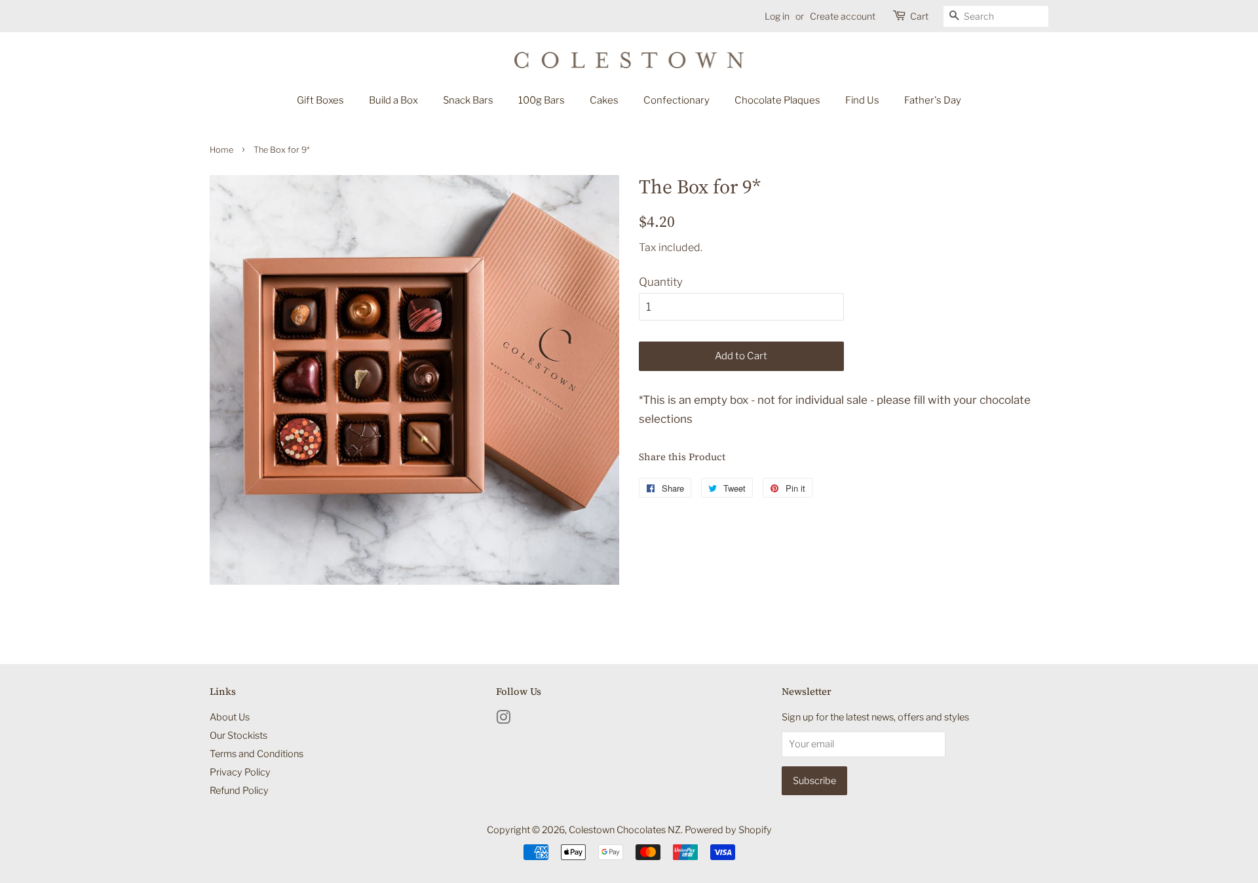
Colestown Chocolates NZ (625, 830)
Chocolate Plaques (777, 100)
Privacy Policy (240, 772)
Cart (919, 16)
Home (221, 150)
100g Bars (541, 100)
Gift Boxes (320, 100)
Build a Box (393, 100)
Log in (777, 16)
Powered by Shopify (728, 830)
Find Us (862, 100)
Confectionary (676, 100)
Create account (842, 16)
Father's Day (932, 100)
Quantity (661, 281)
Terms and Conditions (256, 754)
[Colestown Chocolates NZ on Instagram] (503, 720)
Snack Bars (468, 100)
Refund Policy (239, 790)
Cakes (604, 100)
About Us (230, 717)
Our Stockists (238, 735)
